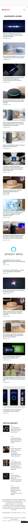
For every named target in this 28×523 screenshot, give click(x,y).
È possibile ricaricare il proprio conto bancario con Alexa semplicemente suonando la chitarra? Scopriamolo (13, 237)
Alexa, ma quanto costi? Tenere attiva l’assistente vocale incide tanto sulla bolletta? (13, 101)
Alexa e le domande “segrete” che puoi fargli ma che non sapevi (14, 145)
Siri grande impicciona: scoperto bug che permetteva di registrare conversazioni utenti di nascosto (13, 79)
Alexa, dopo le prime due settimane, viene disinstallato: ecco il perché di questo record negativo (13, 335)
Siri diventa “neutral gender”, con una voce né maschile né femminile (13, 270)
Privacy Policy (17, 520)
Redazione (10, 520)
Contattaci (23, 512)
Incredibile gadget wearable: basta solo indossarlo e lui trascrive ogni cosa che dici (14, 379)
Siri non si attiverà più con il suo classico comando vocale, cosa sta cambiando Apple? (13, 35)
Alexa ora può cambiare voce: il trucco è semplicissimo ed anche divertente (14, 57)
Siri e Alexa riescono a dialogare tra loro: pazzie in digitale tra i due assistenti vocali (13, 214)
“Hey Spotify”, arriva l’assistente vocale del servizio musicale (12, 410)
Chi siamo (4, 520)
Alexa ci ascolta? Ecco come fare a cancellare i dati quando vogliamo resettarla (13, 313)
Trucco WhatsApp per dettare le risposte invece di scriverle (12, 357)
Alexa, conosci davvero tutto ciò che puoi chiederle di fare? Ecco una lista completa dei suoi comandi (13, 124)
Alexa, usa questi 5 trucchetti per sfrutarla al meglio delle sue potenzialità (12, 191)
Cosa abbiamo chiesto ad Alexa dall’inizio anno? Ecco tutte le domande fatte (14, 261)
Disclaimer (23, 520)
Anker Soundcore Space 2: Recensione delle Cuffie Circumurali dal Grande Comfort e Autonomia (16, 478)
